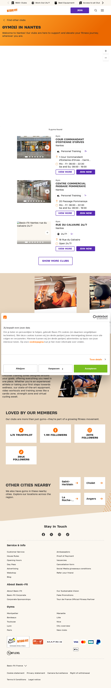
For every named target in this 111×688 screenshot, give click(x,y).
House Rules (13, 556)
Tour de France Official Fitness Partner (76, 599)
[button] (103, 3)
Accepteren (90, 368)
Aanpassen (54, 368)
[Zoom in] (106, 51)
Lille (59, 618)
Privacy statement (36, 673)
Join (80, 10)
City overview (63, 626)
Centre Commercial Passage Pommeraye (71, 185)
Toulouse (11, 622)
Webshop (11, 573)
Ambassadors (63, 552)
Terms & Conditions (16, 680)
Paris (9, 630)
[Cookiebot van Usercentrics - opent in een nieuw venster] (95, 317)
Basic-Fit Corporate (16, 595)
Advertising (12, 569)
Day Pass (11, 564)
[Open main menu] (102, 10)
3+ (86, 151)
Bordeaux (11, 618)
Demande (94, 10)
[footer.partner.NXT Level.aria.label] (13, 653)
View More (65, 172)
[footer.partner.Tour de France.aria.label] (18, 641)
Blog (9, 577)
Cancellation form (65, 564)
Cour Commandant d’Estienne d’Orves (70, 141)
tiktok (67, 534)
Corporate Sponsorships (18, 599)
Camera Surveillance (57, 673)
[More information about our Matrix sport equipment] (54, 641)
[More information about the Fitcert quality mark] (38, 641)
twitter (51, 534)
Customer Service (15, 552)
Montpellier (12, 613)
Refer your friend (65, 573)
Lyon (9, 626)
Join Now (86, 172)
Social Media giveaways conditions (74, 569)
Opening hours (14, 560)
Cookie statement (15, 673)
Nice (59, 622)
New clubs (62, 630)
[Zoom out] (106, 58)
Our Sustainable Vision (68, 591)
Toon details (96, 359)
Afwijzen (20, 368)
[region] (55, 86)
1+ (85, 195)
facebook (43, 534)
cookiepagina (36, 342)
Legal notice (34, 680)
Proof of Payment (65, 556)
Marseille (61, 613)
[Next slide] (47, 147)
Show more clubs (55, 261)
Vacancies (62, 560)
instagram (59, 534)
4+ (72, 234)
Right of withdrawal (80, 673)
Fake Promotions (65, 595)
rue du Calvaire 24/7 (71, 224)
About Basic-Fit (14, 591)
